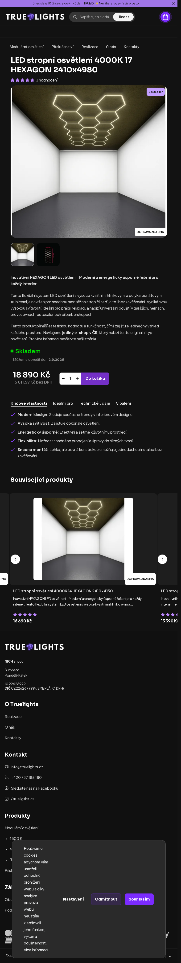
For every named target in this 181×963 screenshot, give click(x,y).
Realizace (13, 716)
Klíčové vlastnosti (29, 403)
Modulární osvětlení (21, 827)
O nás (10, 727)
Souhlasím (139, 899)
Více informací (36, 949)
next (162, 559)
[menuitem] (27, 47)
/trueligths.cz (22, 798)
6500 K (15, 838)
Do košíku (95, 378)
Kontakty (13, 737)
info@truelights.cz (27, 766)
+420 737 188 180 (26, 777)
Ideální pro (63, 403)
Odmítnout (106, 899)
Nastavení (73, 899)
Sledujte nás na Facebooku (34, 788)
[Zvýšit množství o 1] (77, 378)
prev (15, 559)
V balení (123, 403)
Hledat (123, 17)
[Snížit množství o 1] (63, 378)
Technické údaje (94, 403)
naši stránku (87, 338)
